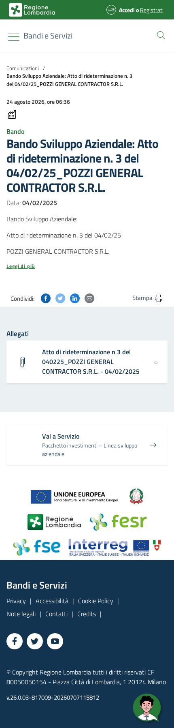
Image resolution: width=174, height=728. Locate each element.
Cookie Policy (95, 601)
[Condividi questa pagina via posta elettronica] (89, 297)
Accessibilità (52, 601)
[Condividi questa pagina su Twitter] (60, 297)
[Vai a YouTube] (55, 641)
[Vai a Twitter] (35, 641)
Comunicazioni (22, 68)
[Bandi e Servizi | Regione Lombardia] (32, 10)
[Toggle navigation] (14, 36)
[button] (159, 34)
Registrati (151, 10)
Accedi (127, 10)
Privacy (16, 601)
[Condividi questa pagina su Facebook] (46, 297)
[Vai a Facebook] (14, 641)
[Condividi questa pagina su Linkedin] (75, 297)
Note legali (21, 614)
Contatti (56, 614)
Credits (86, 614)
